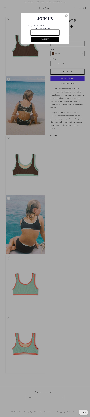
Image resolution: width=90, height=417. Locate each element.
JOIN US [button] (45, 39)
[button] (66, 15)
